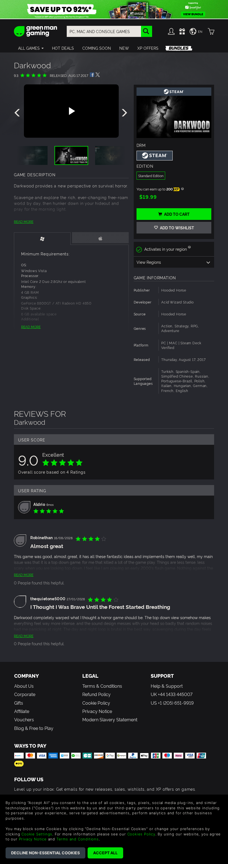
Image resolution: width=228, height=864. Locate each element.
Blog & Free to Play (33, 728)
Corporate (24, 694)
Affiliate (21, 711)
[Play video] (71, 111)
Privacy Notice (97, 711)
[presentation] (18, 113)
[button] (31, 48)
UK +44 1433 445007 (171, 694)
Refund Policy (96, 694)
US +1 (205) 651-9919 (172, 703)
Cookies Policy (141, 834)
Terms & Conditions (102, 686)
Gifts (18, 703)
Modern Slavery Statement (109, 719)
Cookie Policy (96, 703)
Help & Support (167, 686)
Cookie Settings (36, 834)
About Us (24, 686)
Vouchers (24, 719)
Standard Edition (150, 175)
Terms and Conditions (77, 839)
